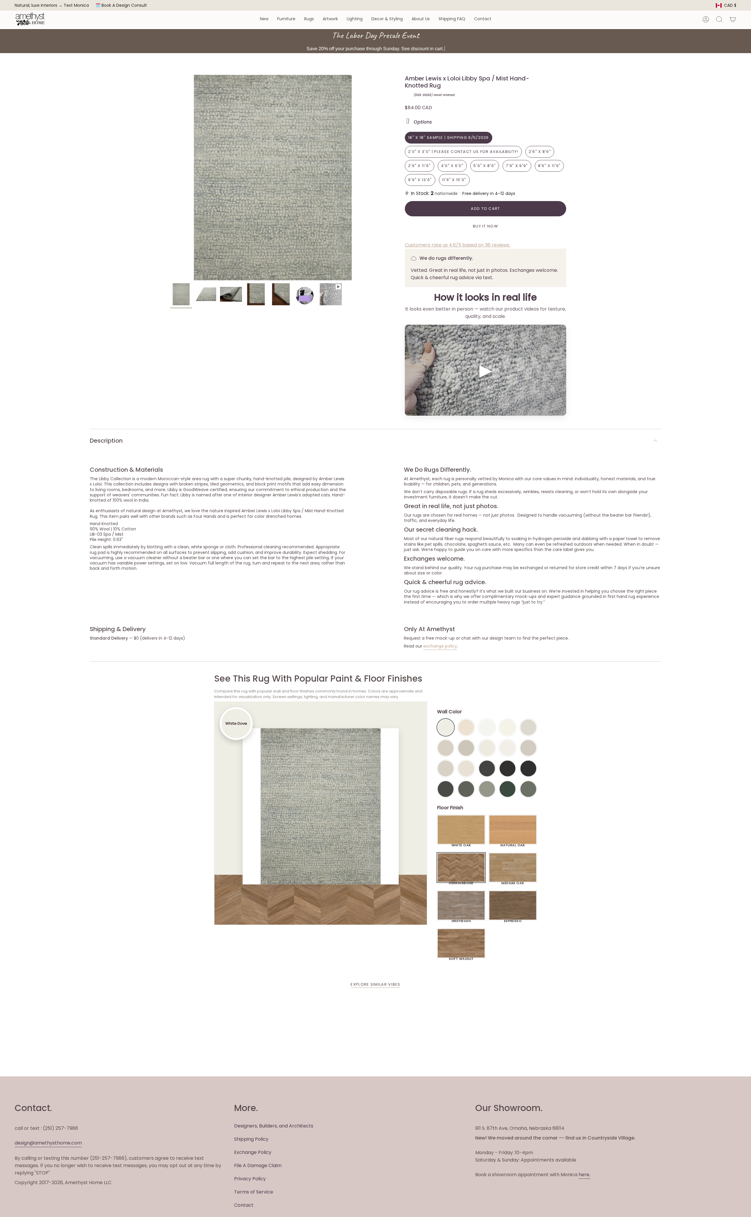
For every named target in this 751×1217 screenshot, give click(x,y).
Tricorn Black (528, 768)
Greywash (461, 919)
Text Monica (76, 5)
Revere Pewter (466, 747)
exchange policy (440, 646)
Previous (170, 177)
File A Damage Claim (258, 1165)
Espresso (513, 919)
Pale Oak (528, 727)
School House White (466, 768)
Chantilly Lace (486, 727)
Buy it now (485, 226)
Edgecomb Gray (445, 747)
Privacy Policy (250, 1178)
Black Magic (507, 768)
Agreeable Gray (528, 747)
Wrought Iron (445, 789)
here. (584, 1174)
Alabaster (486, 747)
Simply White (507, 727)
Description (106, 440)
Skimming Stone (445, 768)
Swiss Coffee (466, 727)
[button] (264, 19)
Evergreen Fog (486, 789)
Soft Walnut (461, 957)
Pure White (507, 747)
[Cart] (733, 19)
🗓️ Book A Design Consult (121, 5)
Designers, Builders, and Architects (273, 1125)
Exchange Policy (252, 1152)
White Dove (445, 727)
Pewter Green (466, 789)
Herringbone (461, 881)
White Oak (461, 844)
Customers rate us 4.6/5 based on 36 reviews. (457, 245)
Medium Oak (512, 881)
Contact (243, 1205)
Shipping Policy (251, 1139)
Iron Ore (486, 768)
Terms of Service (253, 1192)
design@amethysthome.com (48, 1143)
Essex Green (507, 789)
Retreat (528, 789)
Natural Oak (512, 844)
